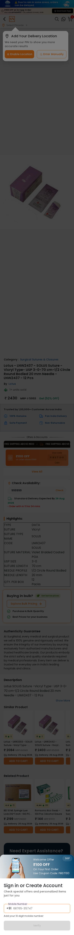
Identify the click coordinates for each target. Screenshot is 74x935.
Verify (37, 925)
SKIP (67, 858)
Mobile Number (17, 904)
